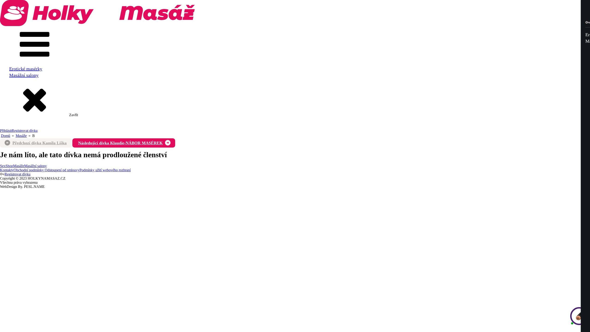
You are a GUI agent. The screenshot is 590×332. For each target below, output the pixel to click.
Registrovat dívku (25, 131)
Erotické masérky (25, 68)
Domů (5, 136)
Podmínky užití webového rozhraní (105, 170)
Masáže (21, 136)
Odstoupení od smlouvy (62, 170)
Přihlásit (6, 131)
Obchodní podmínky (29, 170)
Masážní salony (23, 75)
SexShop (6, 166)
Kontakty (7, 170)
